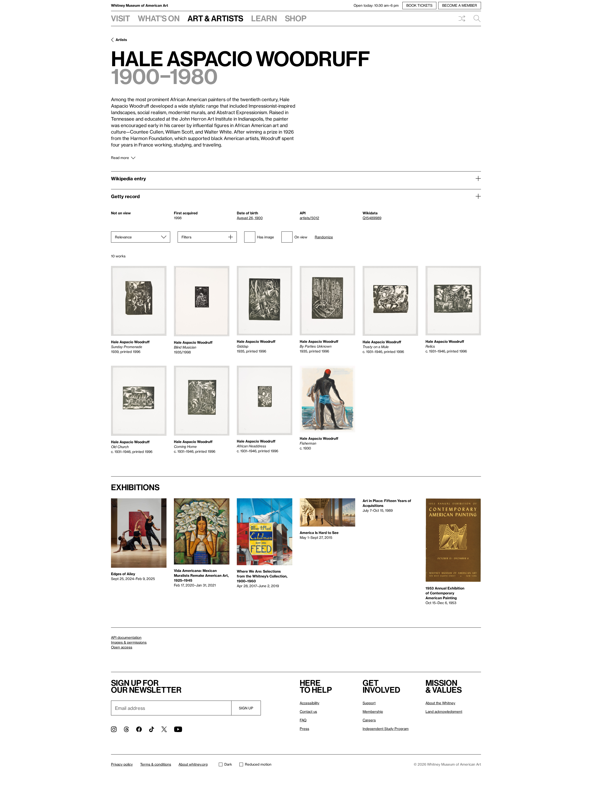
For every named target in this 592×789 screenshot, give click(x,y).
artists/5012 (309, 218)
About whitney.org (193, 764)
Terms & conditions (155, 764)
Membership (373, 711)
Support (369, 703)
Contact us (308, 711)
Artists (121, 39)
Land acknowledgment (444, 711)
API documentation (126, 637)
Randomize (324, 237)
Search (475, 18)
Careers (369, 720)
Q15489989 (372, 218)
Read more (120, 158)
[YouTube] (178, 729)
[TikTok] (151, 729)
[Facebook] (139, 729)
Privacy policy (122, 764)
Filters (186, 237)
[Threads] (126, 729)
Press (304, 729)
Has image (265, 237)
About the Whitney (440, 703)
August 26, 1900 (250, 218)
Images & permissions (129, 642)
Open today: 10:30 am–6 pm (376, 5)
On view (300, 237)
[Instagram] (113, 729)
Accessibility (309, 703)
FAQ (303, 720)
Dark (228, 764)
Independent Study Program (386, 729)
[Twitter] (164, 729)
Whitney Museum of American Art (139, 5)
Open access (121, 647)
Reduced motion (258, 764)
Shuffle (461, 18)
